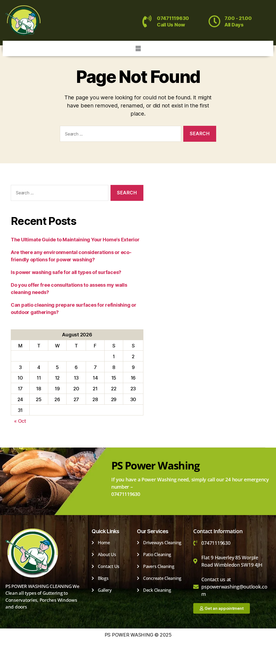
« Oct (20, 421)
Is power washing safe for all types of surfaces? (66, 272)
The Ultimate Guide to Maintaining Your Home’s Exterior (75, 239)
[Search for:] (119, 135)
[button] (138, 48)
